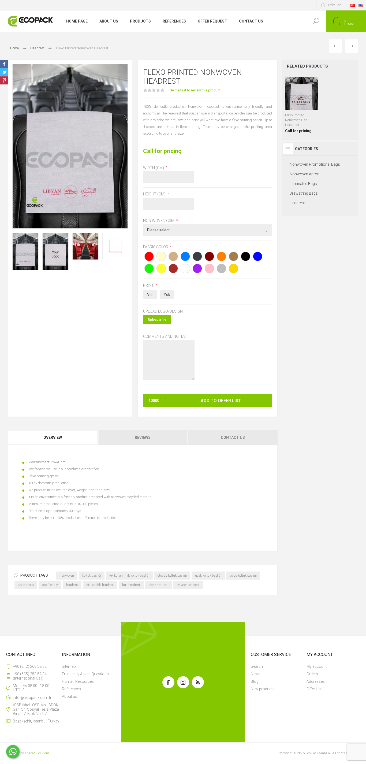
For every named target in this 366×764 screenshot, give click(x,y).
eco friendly (50, 585)
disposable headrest (100, 585)
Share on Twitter (4, 72)
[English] (361, 5)
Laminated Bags (303, 183)
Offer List (314, 689)
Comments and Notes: (164, 336)
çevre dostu (26, 585)
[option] (25, 251)
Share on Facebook (4, 64)
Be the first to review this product (195, 90)
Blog (255, 681)
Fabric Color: (156, 247)
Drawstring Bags (304, 193)
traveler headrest (188, 585)
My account (317, 666)
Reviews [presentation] (143, 437)
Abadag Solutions (37, 753)
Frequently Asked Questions (85, 674)
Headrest (297, 203)
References (71, 689)
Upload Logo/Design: (163, 311)
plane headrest (158, 585)
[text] (143, 490)
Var (150, 294)
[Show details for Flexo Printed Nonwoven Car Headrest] (301, 105)
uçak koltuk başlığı (208, 575)
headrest (72, 585)
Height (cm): (155, 194)
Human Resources (78, 681)
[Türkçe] (353, 5)
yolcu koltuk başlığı (243, 575)
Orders (312, 674)
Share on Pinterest (4, 80)
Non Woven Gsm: (159, 220)
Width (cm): (154, 168)
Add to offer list (301, 116)
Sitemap (69, 666)
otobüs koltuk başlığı (172, 575)
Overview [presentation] (52, 437)
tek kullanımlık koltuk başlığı (129, 575)
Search (257, 666)
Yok (167, 294)
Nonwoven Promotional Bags (315, 164)
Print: (149, 285)
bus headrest (131, 585)
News (255, 674)
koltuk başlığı (91, 575)
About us (69, 696)
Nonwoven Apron (304, 174)
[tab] (53, 437)
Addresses (316, 681)
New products (263, 689)
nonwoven (67, 575)
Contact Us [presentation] (233, 437)
